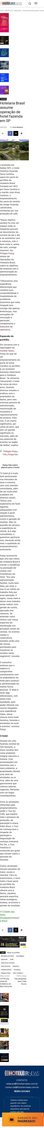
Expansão (17, 11)
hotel (11, 959)
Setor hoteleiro (18, 973)
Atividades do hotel (7, 956)
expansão (4, 959)
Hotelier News (7, 351)
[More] (21, 133)
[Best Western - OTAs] (4, 52)
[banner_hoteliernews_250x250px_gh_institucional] (4, 1032)
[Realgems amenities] (4, 1057)
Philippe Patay (7, 253)
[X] (15, 133)
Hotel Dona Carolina (7, 963)
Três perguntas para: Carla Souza (20, 981)
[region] (22, 1110)
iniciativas (17, 969)
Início (2, 11)
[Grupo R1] (4, 1015)
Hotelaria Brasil (6, 969)
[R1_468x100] (13, 944)
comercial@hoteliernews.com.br (22, 1087)
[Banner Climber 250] (4, 77)
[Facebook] (10, 133)
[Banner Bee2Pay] (4, 90)
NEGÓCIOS (9, 11)
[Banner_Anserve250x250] (4, 997)
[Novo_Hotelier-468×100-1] (13, 939)
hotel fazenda (5, 966)
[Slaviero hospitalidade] (4, 65)
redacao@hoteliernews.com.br (22, 1083)
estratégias (20, 956)
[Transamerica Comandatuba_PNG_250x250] (4, 1045)
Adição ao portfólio (13, 952)
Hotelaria (16, 966)
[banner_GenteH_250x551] (4, 22)
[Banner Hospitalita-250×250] (4, 40)
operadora (5, 329)
